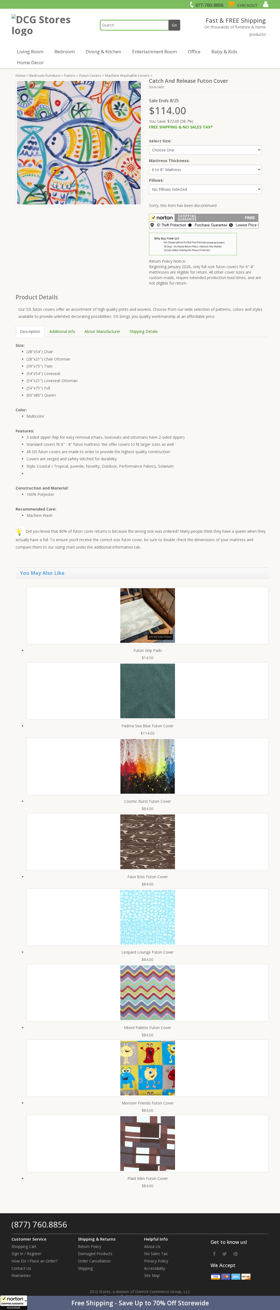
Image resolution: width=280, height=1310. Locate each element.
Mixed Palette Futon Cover (147, 1027)
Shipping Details (144, 331)
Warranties (21, 1275)
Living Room (30, 51)
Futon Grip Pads (147, 650)
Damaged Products (95, 1253)
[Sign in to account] (265, 4)
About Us (152, 1246)
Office (194, 51)
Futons (69, 75)
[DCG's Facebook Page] (214, 1254)
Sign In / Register (26, 1253)
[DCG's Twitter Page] (224, 1254)
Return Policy (89, 1246)
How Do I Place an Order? (34, 1261)
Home (20, 75)
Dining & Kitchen (103, 51)
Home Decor (30, 62)
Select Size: (160, 140)
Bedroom (64, 51)
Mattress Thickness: (169, 160)
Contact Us (21, 1268)
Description (30, 331)
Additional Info (62, 331)
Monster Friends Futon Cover (148, 1103)
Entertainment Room (154, 51)
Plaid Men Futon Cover (147, 1178)
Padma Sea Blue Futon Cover (147, 725)
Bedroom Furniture (44, 75)
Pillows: (156, 180)
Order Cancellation (94, 1261)
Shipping (85, 1268)
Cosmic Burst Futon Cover (147, 801)
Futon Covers (90, 75)
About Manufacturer (102, 331)
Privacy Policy (156, 1261)
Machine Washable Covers (127, 75)
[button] (140, 1303)
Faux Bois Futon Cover (147, 876)
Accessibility (154, 1268)
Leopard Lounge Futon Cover (147, 952)
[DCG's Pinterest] (235, 1254)
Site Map (152, 1275)
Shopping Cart (23, 1246)
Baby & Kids (224, 51)
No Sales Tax (156, 1253)
